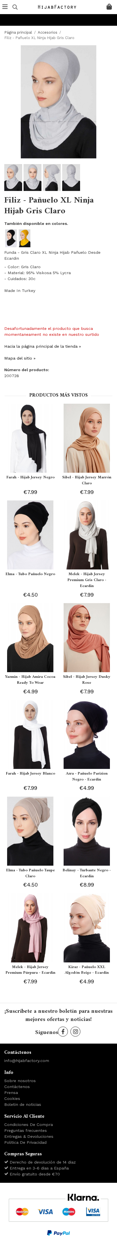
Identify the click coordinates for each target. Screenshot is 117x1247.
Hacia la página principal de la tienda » (42, 346)
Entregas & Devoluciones (28, 1136)
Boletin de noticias (22, 1104)
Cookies (12, 1098)
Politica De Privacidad (25, 1142)
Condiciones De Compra (28, 1124)
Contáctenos (17, 1086)
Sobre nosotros (20, 1080)
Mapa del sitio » (19, 358)
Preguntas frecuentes (25, 1130)
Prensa (11, 1092)
